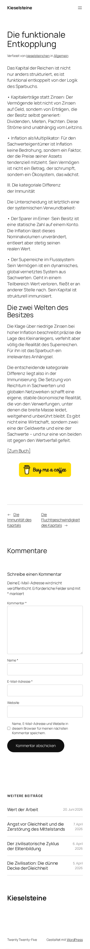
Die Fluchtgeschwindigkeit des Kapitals (60, 520)
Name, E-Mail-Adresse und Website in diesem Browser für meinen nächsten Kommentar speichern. (40, 728)
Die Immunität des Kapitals (19, 520)
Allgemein (61, 55)
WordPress (75, 939)
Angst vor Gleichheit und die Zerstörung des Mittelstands (36, 826)
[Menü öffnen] (80, 8)
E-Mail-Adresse (19, 681)
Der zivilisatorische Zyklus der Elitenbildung (33, 846)
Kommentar (17, 603)
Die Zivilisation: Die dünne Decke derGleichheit (32, 865)
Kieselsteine (19, 7)
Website (13, 702)
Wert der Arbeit (22, 809)
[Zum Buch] (18, 451)
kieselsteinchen (38, 55)
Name (12, 660)
